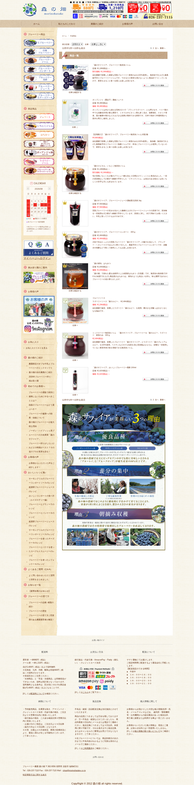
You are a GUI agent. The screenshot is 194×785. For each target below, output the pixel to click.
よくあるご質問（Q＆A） (40, 569)
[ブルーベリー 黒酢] (75, 391)
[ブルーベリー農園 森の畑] (47, 17)
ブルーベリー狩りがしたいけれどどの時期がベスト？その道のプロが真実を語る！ (41, 447)
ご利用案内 (87, 748)
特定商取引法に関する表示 (34, 775)
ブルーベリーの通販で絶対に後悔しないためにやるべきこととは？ (41, 396)
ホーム (36, 24)
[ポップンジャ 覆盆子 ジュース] (75, 124)
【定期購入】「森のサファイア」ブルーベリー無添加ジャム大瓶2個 (120, 134)
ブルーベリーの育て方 (38, 596)
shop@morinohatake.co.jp (74, 770)
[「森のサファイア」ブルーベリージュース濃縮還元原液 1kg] (75, 224)
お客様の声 (127, 24)
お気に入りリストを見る (36, 348)
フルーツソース (99, 298)
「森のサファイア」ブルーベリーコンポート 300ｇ (114, 232)
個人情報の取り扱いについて (147, 731)
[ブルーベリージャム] (75, 89)
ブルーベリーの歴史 (38, 611)
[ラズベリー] (75, 322)
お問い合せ (157, 24)
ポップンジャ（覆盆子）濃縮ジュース (107, 100)
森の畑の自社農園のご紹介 (40, 372)
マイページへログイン (37, 258)
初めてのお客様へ (36, 386)
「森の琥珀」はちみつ (101, 263)
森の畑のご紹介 (35, 358)
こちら (86, 692)
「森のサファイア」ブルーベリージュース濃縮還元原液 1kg (116, 200)
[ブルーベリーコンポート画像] (75, 256)
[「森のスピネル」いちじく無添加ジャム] (75, 190)
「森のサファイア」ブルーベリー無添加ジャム (112, 65)
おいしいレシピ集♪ (37, 472)
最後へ (162, 48)
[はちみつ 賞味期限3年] (75, 287)
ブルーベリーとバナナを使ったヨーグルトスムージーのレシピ (41, 551)
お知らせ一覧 (34, 585)
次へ (157, 48)
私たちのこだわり (66, 24)
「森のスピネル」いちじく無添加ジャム (108, 166)
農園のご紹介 (97, 24)
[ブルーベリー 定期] (75, 158)
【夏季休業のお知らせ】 (39, 591)
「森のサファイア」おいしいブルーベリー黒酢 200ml (114, 367)
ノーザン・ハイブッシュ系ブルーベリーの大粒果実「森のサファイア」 (41, 434)
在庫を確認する (75, 92)
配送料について (37, 693)
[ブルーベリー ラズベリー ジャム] (75, 357)
